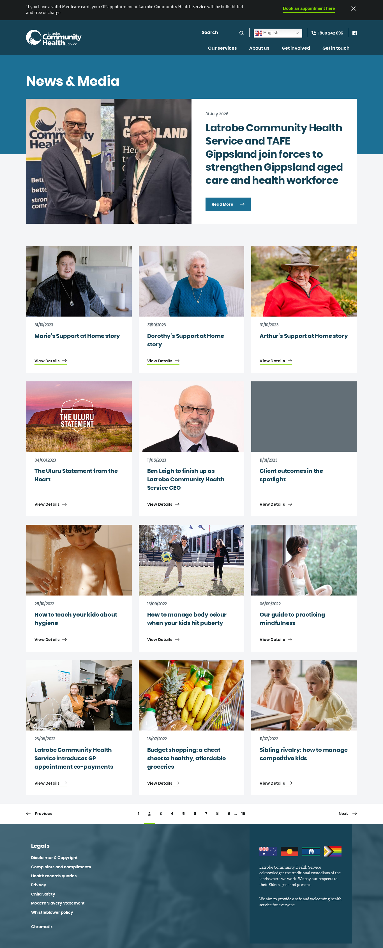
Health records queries (54, 876)
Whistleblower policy (52, 913)
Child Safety (43, 894)
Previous (43, 814)
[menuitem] (222, 51)
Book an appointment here (309, 8)
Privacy (38, 885)
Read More (222, 205)
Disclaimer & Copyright (54, 858)
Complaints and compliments (61, 867)
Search (241, 33)
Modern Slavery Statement (58, 903)
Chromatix (42, 927)
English (270, 32)
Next (343, 814)
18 (243, 814)
